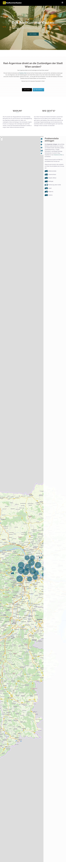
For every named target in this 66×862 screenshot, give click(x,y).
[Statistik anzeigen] (42, 150)
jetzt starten (33, 34)
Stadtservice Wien (58, 154)
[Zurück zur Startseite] (42, 138)
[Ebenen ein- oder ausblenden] (42, 147)
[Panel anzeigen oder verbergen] (42, 141)
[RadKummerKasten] (12, 2)
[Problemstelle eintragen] (42, 144)
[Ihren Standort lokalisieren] (42, 153)
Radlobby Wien (22, 73)
